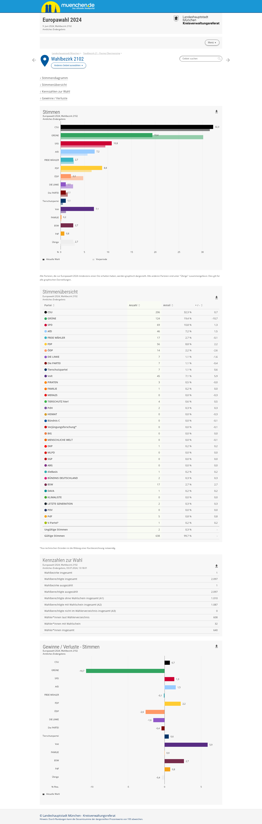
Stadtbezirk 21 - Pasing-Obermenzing (101, 53)
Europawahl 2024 (62, 19)
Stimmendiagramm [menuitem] (55, 78)
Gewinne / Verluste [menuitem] (54, 98)
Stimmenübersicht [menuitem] (54, 85)
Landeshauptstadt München (65, 53)
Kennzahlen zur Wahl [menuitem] (56, 91)
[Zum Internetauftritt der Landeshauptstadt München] (85, 6)
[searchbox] (200, 59)
